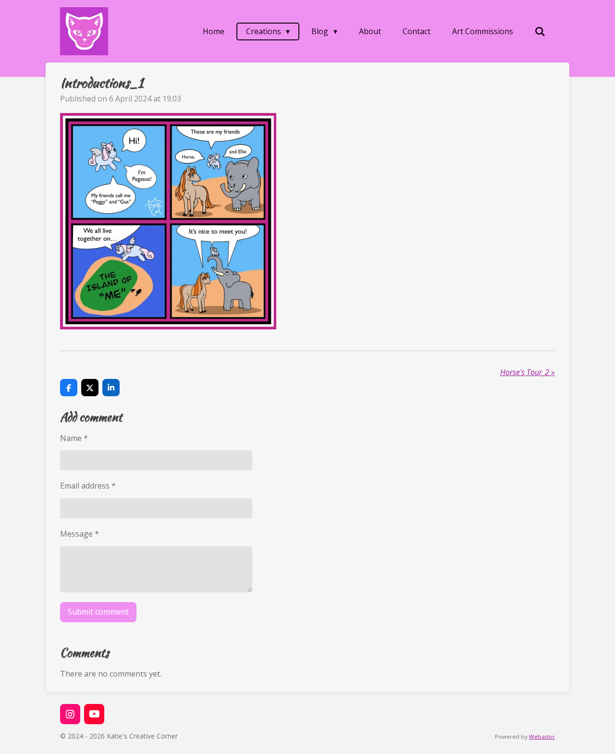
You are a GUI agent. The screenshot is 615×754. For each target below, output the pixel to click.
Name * (74, 438)
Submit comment (98, 611)
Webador (542, 736)
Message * (79, 533)
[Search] (540, 31)
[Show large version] (168, 221)
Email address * (88, 485)
